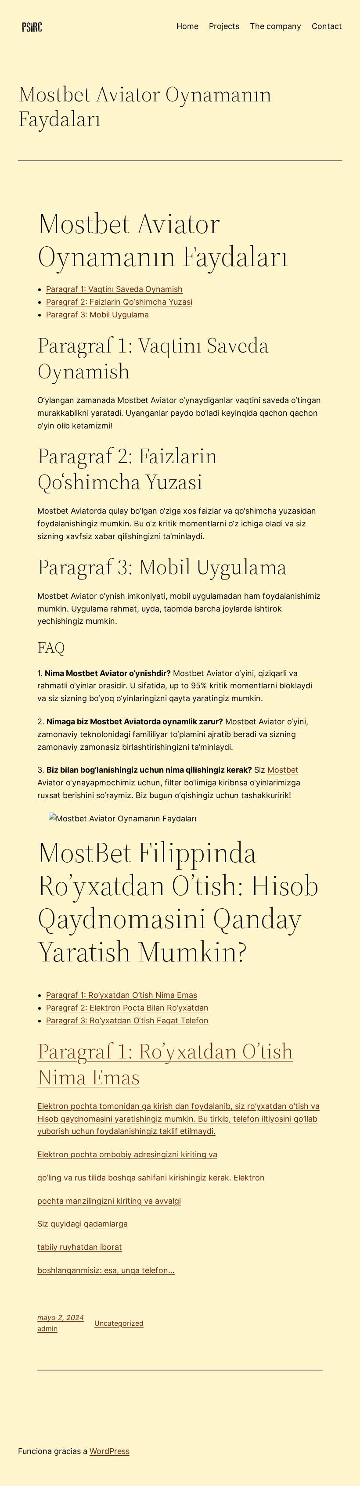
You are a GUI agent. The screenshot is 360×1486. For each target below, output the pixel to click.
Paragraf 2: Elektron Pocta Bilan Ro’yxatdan (127, 1007)
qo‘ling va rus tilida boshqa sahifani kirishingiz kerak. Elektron (151, 1177)
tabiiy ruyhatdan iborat (79, 1247)
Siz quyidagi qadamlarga (82, 1223)
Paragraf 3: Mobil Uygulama (97, 314)
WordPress (110, 1451)
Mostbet (283, 769)
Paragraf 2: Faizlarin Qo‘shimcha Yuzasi (119, 301)
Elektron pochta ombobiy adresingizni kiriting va (127, 1154)
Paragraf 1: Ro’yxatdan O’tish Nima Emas (121, 995)
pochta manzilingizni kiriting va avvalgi (109, 1200)
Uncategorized (119, 1323)
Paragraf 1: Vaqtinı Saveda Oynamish (114, 289)
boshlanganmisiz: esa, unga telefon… (106, 1270)
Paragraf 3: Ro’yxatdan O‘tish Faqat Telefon (127, 1020)
